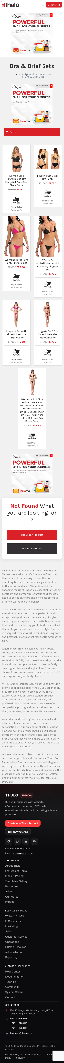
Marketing (11, 926)
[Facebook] (8, 841)
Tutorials (10, 981)
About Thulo (13, 865)
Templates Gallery (16, 881)
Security (20, 1057)
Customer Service (16, 936)
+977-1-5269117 (18, 1018)
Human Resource (15, 946)
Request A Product (32, 534)
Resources (11, 886)
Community (12, 986)
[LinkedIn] (25, 841)
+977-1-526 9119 (18, 848)
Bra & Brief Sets (34, 76)
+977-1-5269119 (18, 1028)
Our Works (11, 896)
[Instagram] (17, 841)
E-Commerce (13, 921)
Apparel (29, 74)
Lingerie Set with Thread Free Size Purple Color (16, 334)
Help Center (12, 971)
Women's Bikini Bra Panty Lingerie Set (16, 261)
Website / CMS (14, 916)
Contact (10, 997)
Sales (8, 931)
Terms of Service (32, 1054)
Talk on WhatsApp (18, 831)
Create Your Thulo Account (23, 823)
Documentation (14, 976)
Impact (9, 901)
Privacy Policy (12, 1054)
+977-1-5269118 (18, 1023)
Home (16, 74)
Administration (14, 952)
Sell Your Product (32, 548)
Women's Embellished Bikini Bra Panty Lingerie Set (47, 265)
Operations (12, 941)
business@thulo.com (22, 853)
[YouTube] (34, 841)
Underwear (45, 74)
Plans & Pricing (14, 876)
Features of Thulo (16, 870)
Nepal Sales (16, 207)
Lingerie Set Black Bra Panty (47, 177)
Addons (10, 891)
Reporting (11, 957)
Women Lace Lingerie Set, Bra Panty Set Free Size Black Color (16, 180)
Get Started (54, 4)
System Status (14, 992)
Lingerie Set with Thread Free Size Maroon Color (48, 334)
